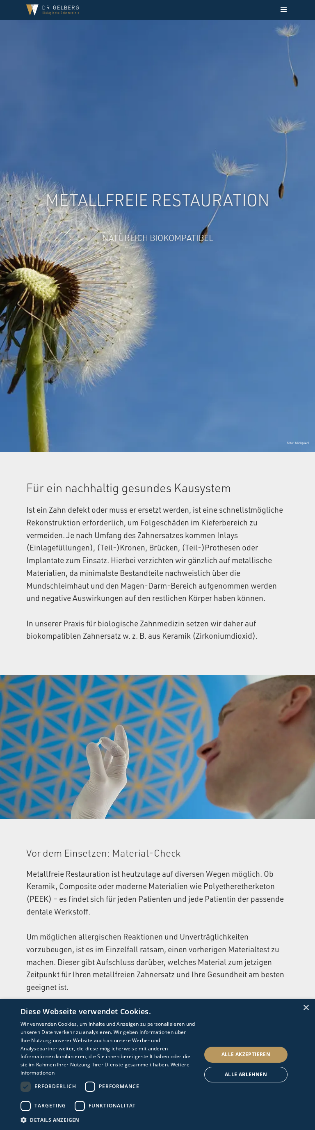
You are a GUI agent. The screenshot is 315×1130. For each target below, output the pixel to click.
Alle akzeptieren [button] (245, 1054)
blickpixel (302, 443)
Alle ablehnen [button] (246, 1074)
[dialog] (157, 1064)
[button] (284, 10)
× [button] (306, 1008)
